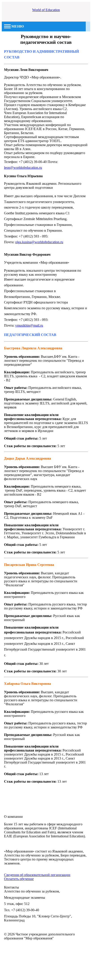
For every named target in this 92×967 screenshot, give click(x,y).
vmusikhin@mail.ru (29, 325)
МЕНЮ (17, 26)
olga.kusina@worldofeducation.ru (39, 242)
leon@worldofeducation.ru (23, 167)
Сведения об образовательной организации (37, 875)
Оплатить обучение (19, 879)
